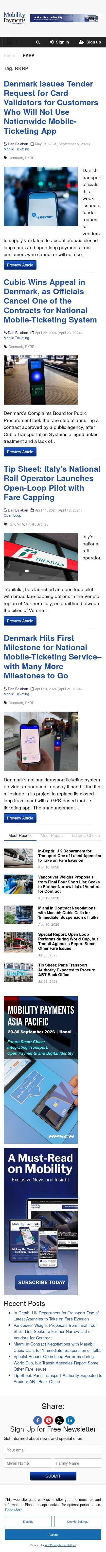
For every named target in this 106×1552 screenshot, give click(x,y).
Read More (13, 1509)
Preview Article (20, 265)
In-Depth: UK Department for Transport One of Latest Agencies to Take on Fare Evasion (69, 855)
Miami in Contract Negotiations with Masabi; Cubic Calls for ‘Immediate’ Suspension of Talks (68, 912)
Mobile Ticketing (16, 148)
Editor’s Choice (86, 835)
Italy (12, 524)
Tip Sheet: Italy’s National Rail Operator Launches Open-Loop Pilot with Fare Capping (52, 482)
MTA (20, 524)
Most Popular (53, 835)
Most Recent (20, 835)
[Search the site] (38, 42)
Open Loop (12, 515)
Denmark (16, 157)
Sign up (94, 42)
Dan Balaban (18, 143)
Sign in (62, 42)
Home (9, 55)
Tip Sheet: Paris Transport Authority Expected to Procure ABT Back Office (66, 969)
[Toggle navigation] (9, 42)
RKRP (29, 157)
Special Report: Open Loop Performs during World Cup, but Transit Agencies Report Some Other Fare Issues (68, 941)
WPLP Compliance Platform (60, 1545)
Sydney (42, 524)
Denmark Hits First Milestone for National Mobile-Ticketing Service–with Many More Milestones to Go (53, 656)
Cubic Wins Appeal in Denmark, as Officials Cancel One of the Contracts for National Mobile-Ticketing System (50, 300)
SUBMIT (53, 1476)
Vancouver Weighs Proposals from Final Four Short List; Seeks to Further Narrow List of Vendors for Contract (69, 884)
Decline (28, 1521)
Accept (53, 1534)
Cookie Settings (77, 1521)
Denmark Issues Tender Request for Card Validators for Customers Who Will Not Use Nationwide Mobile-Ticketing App (51, 107)
